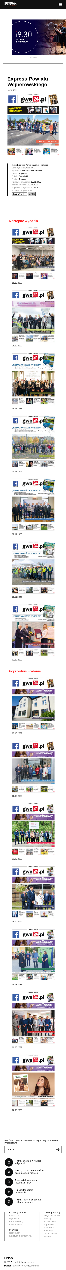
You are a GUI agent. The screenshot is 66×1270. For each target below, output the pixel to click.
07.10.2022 (36, 187)
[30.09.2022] (33, 766)
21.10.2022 (32, 185)
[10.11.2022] (33, 441)
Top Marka (49, 1224)
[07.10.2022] (33, 703)
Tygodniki (23, 176)
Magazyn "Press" (52, 1215)
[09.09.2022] (33, 955)
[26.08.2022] (33, 1080)
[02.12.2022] (33, 630)
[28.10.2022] (33, 316)
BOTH (16, 1266)
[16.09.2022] (33, 892)
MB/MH (35, 1266)
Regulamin (14, 1233)
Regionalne (24, 179)
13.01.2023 (36, 182)
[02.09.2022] (33, 1017)
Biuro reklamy (16, 1221)
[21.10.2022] (33, 253)
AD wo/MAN (50, 1221)
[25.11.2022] (33, 567)
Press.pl (48, 1218)
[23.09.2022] (33, 829)
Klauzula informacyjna (20, 1236)
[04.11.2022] (33, 379)
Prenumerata (15, 1224)
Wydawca (14, 1218)
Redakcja (14, 1215)
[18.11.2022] (33, 504)
